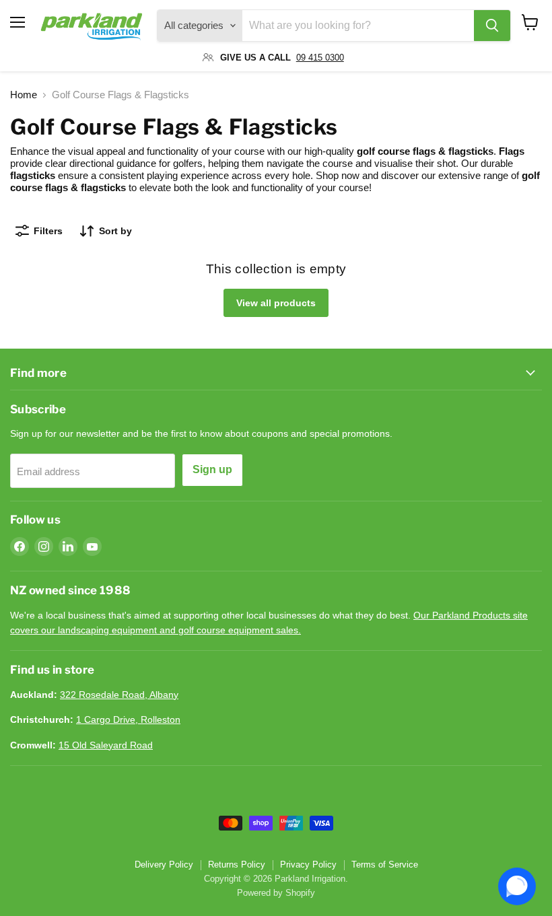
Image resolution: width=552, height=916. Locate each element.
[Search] (492, 25)
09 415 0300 (320, 57)
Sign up (212, 469)
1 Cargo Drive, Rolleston (128, 719)
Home (23, 94)
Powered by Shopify (276, 893)
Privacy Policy (308, 864)
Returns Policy (236, 864)
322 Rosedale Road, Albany (119, 694)
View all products (276, 302)
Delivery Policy (164, 864)
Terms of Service (384, 864)
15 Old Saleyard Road (106, 745)
